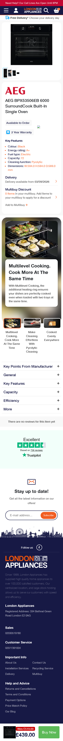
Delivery (10, 673)
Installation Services (17, 668)
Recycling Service (42, 668)
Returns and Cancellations (20, 688)
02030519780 (13, 633)
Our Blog (10, 711)
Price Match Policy (16, 705)
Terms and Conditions (18, 694)
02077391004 (13, 647)
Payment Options (15, 700)
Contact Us (39, 662)
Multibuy (37, 673)
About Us (10, 662)
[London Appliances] (32, 10)
